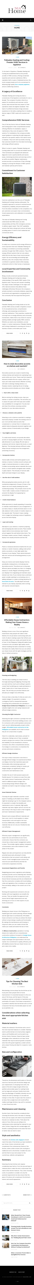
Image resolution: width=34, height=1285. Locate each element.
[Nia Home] (17, 9)
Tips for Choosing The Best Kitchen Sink (17, 982)
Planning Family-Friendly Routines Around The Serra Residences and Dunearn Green (21, 1228)
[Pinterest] (26, 333)
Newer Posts (26, 1195)
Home (17, 57)
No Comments (22, 67)
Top (17, 1281)
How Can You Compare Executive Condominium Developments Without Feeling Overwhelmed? (21, 1245)
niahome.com (27, 1276)
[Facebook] (22, 333)
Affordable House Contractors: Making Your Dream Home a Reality (17, 622)
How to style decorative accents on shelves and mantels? (17, 365)
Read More (10, 333)
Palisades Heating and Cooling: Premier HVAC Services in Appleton (17, 62)
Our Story (21, 1272)
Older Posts (7, 1195)
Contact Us (12, 1272)
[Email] (28, 333)
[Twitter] (24, 333)
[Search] (30, 20)
